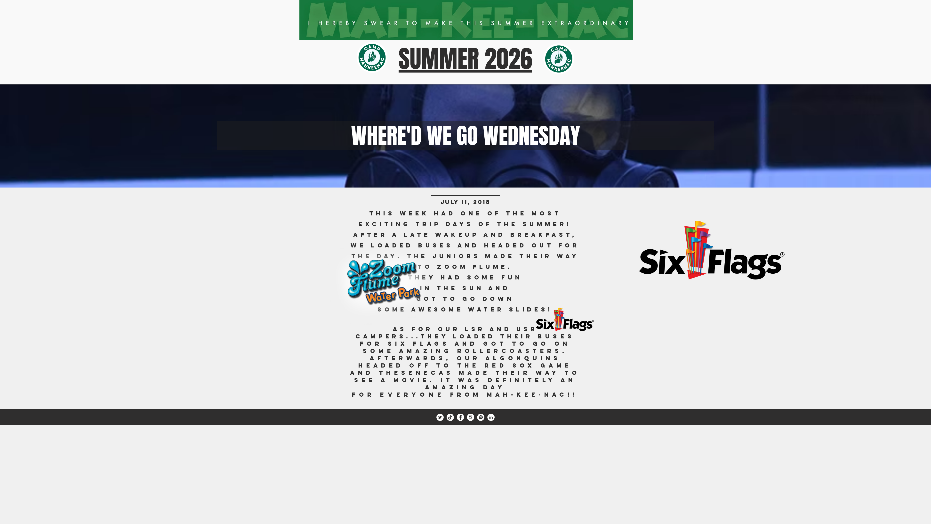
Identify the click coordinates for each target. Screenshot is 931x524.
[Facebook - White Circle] (460, 417)
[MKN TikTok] (450, 417)
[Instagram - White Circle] (470, 417)
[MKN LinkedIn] (491, 417)
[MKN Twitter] (440, 417)
